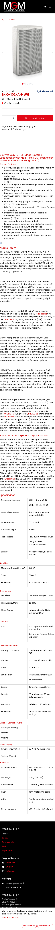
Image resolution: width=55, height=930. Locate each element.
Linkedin (9, 866)
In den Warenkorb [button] (36, 118)
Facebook (10, 862)
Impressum (7, 850)
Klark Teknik (41, 313)
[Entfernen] (4, 118)
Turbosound (11, 19)
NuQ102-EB (9, 416)
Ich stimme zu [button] (45, 926)
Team (5, 838)
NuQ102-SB (33, 413)
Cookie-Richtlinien (10, 917)
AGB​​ (4, 846)
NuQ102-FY (9, 413)
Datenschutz (8, 842)
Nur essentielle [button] (29, 926)
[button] (2, 53)
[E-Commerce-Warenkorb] (45, 6)
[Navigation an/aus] (50, 7)
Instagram (10, 871)
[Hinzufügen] (13, 118)
